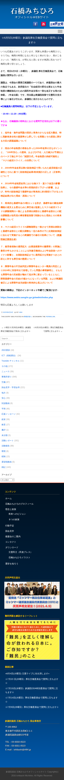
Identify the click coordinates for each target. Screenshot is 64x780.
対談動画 (6, 403)
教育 (4, 424)
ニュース (6, 371)
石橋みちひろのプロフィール (19, 504)
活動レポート (8, 440)
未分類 (5, 435)
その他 (5, 366)
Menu (32, 31)
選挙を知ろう (11, 563)
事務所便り (13, 48)
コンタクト (10, 542)
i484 (20, 312)
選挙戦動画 (7, 462)
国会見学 (9, 531)
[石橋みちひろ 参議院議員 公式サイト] (32, 19)
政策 (4, 419)
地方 (4, 393)
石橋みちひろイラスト (19, 557)
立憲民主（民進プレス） (20, 552)
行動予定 (9, 525)
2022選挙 (6, 350)
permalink (50, 316)
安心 (4, 398)
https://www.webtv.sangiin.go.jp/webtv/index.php (27, 297)
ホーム (8, 498)
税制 (4, 456)
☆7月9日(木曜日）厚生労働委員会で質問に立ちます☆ (32, 707)
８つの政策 (14, 519)
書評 (4, 430)
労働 (4, 382)
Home (5, 48)
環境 (4, 451)
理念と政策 (10, 509)
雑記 (4, 467)
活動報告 (6, 446)
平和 (4, 409)
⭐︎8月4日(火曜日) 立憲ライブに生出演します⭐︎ (27, 673)
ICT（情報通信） (9, 355)
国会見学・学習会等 (11, 387)
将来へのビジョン (17, 514)
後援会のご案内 (13, 536)
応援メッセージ (9, 414)
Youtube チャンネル (11, 361)
